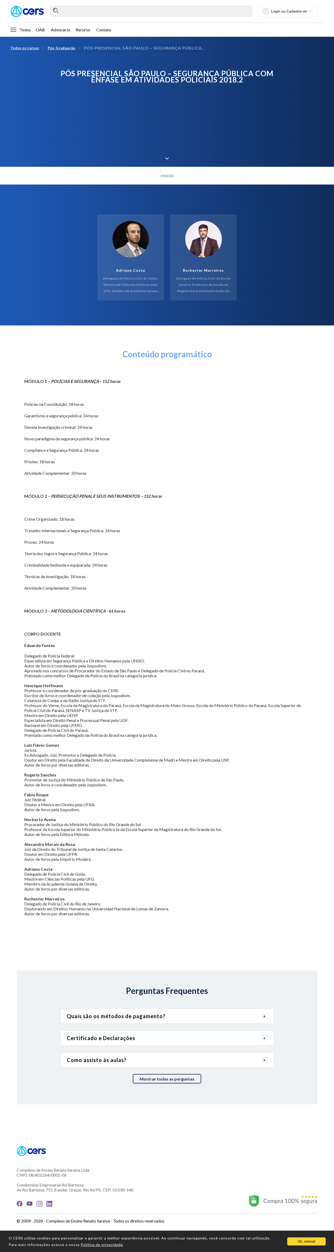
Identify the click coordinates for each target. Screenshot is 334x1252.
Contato (103, 29)
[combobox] (151, 11)
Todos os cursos (24, 48)
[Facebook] (19, 1204)
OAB (40, 29)
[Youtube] (29, 1203)
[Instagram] (39, 1204)
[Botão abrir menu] (13, 29)
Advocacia (60, 29)
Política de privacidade (102, 1244)
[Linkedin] (49, 1204)
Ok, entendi (306, 1241)
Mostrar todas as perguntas (167, 1078)
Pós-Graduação (61, 48)
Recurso (83, 29)
